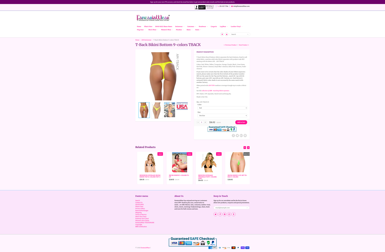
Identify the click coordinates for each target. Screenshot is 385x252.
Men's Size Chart (140, 216)
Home (139, 26)
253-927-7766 (223, 6)
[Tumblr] (234, 214)
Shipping (138, 212)
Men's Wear (152, 30)
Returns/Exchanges (141, 210)
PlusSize (179, 30)
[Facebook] (220, 214)
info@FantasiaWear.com (241, 6)
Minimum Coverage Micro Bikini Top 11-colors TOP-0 (148, 176)
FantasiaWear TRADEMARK (144, 222)
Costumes (190, 26)
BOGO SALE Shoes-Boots (163, 26)
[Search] (247, 34)
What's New (148, 26)
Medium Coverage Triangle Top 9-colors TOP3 (206, 176)
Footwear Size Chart (142, 218)
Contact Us (138, 202)
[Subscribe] (247, 207)
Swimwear (179, 26)
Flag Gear (140, 30)
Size (199, 112)
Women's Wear (166, 30)
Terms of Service (140, 214)
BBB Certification (141, 227)
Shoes (189, 30)
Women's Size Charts (142, 220)
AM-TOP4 (211, 85)
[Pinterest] (225, 214)
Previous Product (231, 45)
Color (200, 105)
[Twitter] (216, 214)
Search (137, 200)
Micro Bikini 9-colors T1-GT (177, 176)
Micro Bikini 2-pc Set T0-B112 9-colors (236, 176)
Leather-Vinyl (236, 26)
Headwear (202, 26)
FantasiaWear (145, 248)
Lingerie (214, 26)
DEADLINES (139, 204)
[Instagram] (229, 214)
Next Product (243, 45)
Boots (197, 30)
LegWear (223, 26)
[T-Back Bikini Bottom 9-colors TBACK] (163, 76)
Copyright (138, 224)
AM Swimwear (146, 40)
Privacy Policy (140, 208)
